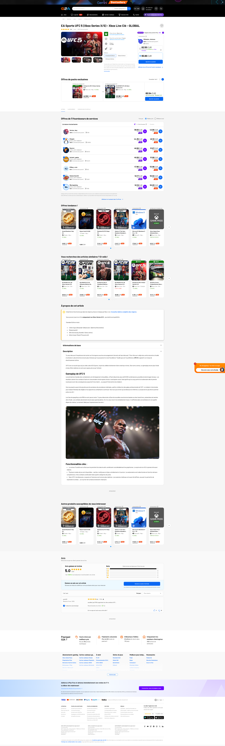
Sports (80, 19)
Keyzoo (72, 148)
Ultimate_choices (149, 39)
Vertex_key (73, 130)
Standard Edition (110, 55)
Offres (63, 109)
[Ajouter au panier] (160, 131)
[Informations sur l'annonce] (146, 36)
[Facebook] (145, 726)
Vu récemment (71, 109)
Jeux (74, 19)
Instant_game (74, 157)
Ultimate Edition (109, 59)
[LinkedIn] (162, 726)
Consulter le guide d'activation (117, 34)
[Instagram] (156, 726)
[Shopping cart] (161, 9)
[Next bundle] (162, 79)
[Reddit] (153, 726)
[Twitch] (151, 726)
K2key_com (73, 167)
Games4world (74, 176)
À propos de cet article (84, 109)
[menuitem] (63, 15)
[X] (159, 726)
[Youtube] (148, 726)
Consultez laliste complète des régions (123, 312)
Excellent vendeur (75, 140)
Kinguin (72, 139)
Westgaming (74, 185)
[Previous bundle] (160, 79)
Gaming (69, 19)
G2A (63, 19)
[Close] (223, 2)
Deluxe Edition (122, 55)
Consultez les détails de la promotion (71, 688)
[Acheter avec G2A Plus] (145, 131)
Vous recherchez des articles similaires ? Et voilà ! (84, 256)
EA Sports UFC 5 (88, 19)
